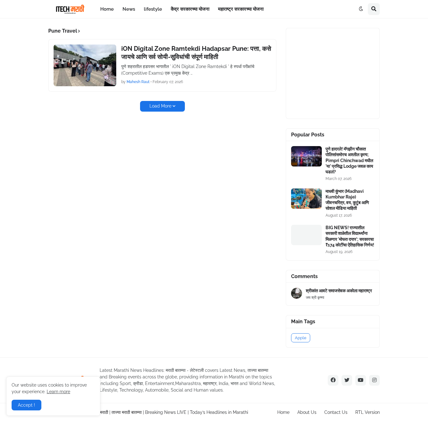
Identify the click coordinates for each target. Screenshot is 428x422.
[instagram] (374, 380)
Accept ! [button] (26, 405)
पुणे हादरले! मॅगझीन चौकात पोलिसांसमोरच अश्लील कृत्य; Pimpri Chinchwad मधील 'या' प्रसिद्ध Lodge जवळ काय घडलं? (349, 160)
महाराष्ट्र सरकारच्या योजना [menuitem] (241, 9)
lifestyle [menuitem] (153, 9)
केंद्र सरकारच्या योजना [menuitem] (190, 9)
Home (283, 412)
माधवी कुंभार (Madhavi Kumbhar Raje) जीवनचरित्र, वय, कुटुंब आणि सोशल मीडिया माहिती (347, 200)
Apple (300, 337)
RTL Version (367, 412)
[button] (361, 9)
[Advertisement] (338, 72)
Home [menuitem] (107, 9)
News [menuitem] (129, 9)
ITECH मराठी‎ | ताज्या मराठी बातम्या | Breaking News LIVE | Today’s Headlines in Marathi (167, 412)
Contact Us (335, 412)
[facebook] (333, 380)
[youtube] (360, 380)
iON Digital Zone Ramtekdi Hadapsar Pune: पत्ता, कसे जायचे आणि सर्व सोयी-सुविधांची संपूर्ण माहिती (196, 53)
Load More (160, 105)
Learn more (58, 391)
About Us (306, 412)
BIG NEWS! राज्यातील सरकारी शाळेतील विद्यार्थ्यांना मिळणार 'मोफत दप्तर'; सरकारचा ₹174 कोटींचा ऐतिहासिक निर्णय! (350, 236)
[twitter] (347, 380)
